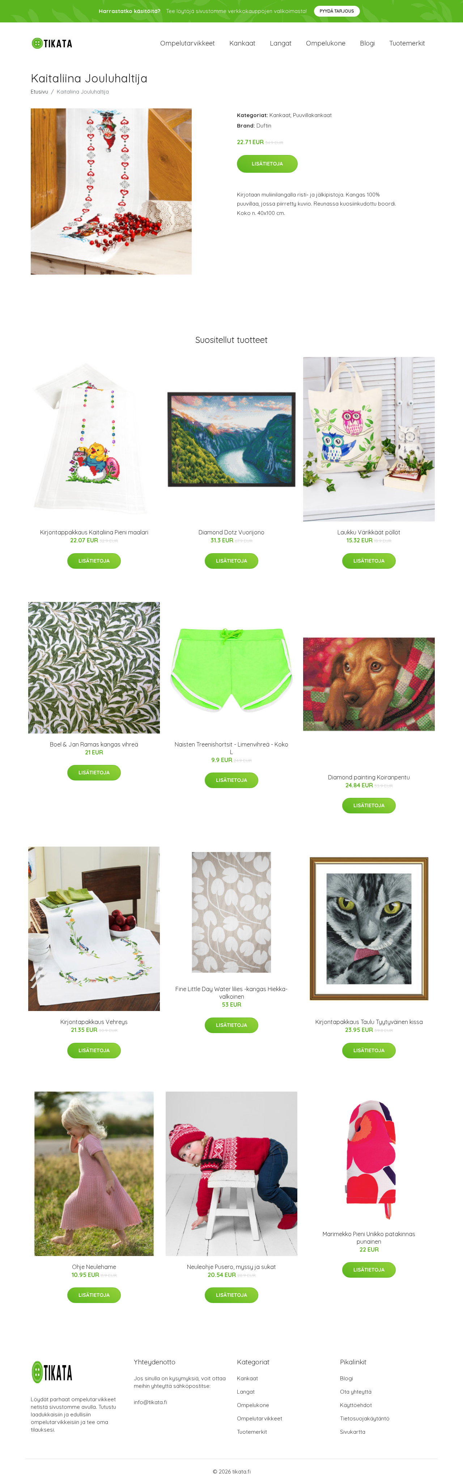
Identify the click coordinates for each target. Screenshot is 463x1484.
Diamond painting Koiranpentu (369, 777)
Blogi (367, 43)
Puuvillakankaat (312, 115)
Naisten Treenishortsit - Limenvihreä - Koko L (231, 748)
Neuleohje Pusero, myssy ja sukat (231, 1266)
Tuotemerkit (407, 43)
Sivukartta (352, 1431)
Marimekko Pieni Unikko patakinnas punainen (369, 1237)
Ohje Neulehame (94, 1266)
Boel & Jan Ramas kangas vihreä (94, 744)
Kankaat (242, 43)
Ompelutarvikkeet (187, 43)
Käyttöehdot (356, 1405)
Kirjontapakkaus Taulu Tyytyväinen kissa (369, 1021)
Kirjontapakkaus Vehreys (94, 1021)
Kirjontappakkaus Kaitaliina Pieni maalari (94, 532)
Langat (281, 43)
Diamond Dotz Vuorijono (231, 532)
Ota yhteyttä (355, 1391)
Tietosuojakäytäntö (365, 1418)
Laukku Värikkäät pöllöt (368, 532)
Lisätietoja (267, 163)
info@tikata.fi (150, 1402)
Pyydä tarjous (337, 11)
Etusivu (39, 91)
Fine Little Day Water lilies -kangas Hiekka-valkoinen (231, 992)
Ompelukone (325, 43)
